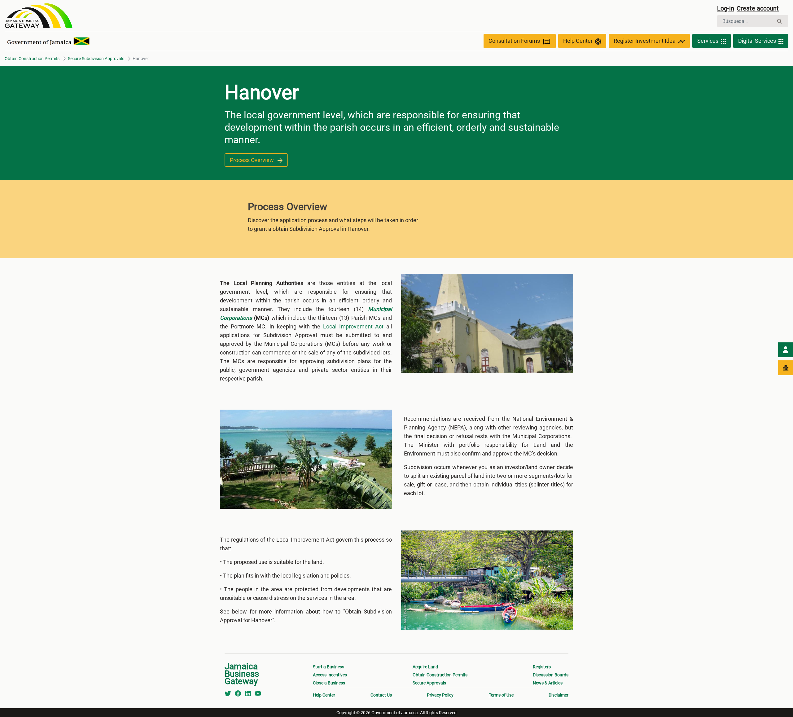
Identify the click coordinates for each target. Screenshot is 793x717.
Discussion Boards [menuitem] (550, 674)
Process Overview (252, 160)
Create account (758, 8)
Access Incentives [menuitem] (330, 674)
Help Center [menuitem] (324, 695)
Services (707, 40)
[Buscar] (779, 21)
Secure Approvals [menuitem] (429, 682)
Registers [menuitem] (542, 666)
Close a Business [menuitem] (329, 682)
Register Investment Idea (645, 40)
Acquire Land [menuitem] (425, 666)
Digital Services (757, 40)
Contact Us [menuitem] (381, 695)
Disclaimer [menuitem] (558, 695)
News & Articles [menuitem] (548, 682)
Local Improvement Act (353, 326)
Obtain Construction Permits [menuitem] (440, 674)
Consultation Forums (514, 40)
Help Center (578, 40)
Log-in (725, 8)
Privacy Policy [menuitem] (440, 695)
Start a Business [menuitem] (328, 666)
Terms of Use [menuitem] (501, 695)
